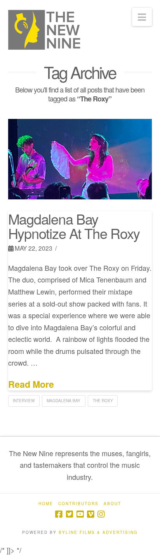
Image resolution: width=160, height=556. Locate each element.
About (112, 503)
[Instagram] (100, 514)
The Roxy (103, 400)
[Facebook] (58, 514)
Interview (24, 400)
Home (45, 503)
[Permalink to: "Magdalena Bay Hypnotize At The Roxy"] (80, 159)
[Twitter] (69, 514)
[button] (142, 17)
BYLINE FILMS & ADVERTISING (98, 532)
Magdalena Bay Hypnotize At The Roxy (74, 226)
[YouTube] (80, 514)
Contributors (78, 503)
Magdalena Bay (63, 400)
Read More (31, 384)
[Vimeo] (90, 514)
